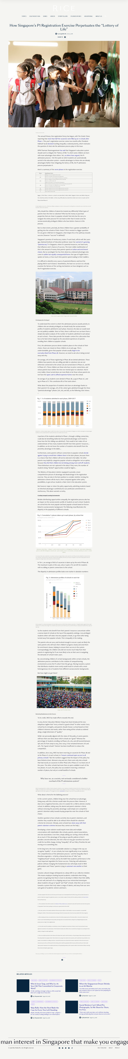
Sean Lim (85, 995)
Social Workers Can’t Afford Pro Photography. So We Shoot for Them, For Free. (94, 1007)
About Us (99, 16)
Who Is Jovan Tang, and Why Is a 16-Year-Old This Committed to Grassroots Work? (47, 986)
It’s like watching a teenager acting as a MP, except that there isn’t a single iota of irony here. (46, 992)
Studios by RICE (76, 16)
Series (45, 16)
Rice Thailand (102, 1048)
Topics (24, 16)
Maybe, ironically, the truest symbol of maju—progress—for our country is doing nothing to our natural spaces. (46, 1013)
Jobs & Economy (92, 980)
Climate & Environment (37, 1001)
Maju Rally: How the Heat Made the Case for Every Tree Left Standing (45, 1009)
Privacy (117, 1048)
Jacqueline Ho (62, 33)
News (99, 980)
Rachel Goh (86, 1017)
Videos (52, 16)
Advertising (88, 16)
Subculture (104, 1001)
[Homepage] (64, 8)
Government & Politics (56, 980)
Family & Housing (43, 980)
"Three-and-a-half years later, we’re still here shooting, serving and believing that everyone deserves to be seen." (95, 1013)
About (111, 1048)
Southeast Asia (34, 16)
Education (34, 980)
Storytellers (63, 16)
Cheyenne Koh (38, 996)
